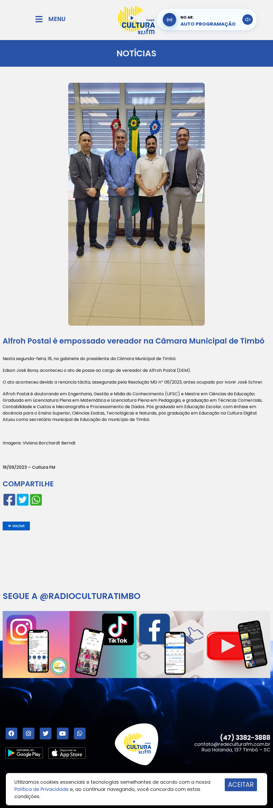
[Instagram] (28, 733)
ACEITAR (241, 784)
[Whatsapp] (80, 733)
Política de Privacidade (41, 789)
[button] (16, 526)
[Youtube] (63, 733)
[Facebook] (11, 733)
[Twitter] (45, 733)
